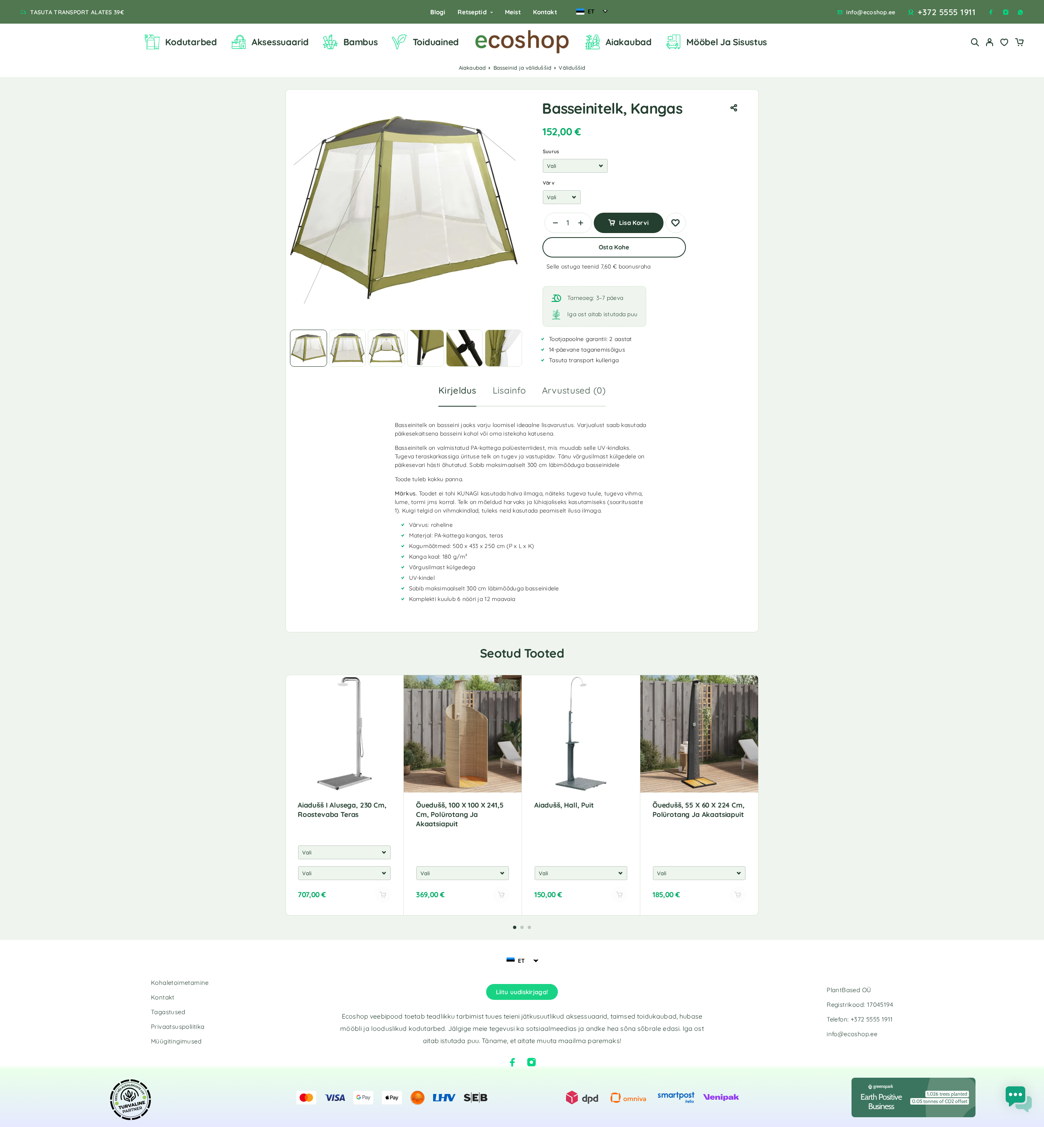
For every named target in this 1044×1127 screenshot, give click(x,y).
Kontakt (545, 12)
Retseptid (472, 12)
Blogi (438, 12)
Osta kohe (614, 247)
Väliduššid (572, 67)
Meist (513, 12)
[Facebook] (991, 12)
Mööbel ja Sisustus (726, 42)
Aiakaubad (629, 42)
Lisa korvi (634, 220)
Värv (549, 183)
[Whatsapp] (1020, 12)
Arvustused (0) (574, 390)
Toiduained (436, 42)
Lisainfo (509, 390)
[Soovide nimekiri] (1004, 43)
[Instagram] (1005, 12)
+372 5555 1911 (946, 12)
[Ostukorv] (1019, 43)
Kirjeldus (457, 390)
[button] (514, 927)
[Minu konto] (989, 42)
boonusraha (635, 266)
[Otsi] (975, 42)
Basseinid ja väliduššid (522, 67)
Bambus (360, 42)
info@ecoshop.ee (870, 12)
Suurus (551, 151)
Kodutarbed (191, 42)
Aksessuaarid (280, 42)
